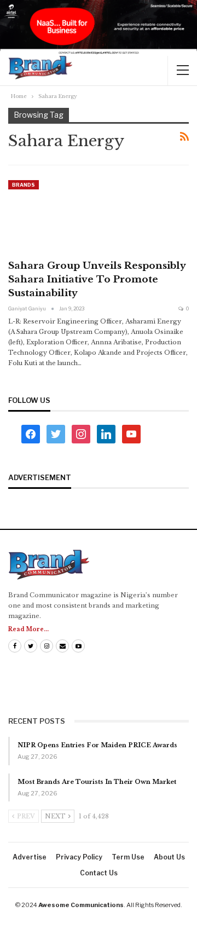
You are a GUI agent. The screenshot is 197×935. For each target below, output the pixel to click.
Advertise (30, 857)
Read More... (28, 629)
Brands (23, 185)
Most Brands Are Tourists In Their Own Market (97, 782)
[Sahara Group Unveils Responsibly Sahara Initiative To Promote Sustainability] (65, 216)
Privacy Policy (79, 857)
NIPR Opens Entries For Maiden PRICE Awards (97, 745)
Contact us (99, 873)
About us (169, 857)
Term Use (128, 857)
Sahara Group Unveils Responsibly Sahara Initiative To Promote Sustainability (97, 279)
